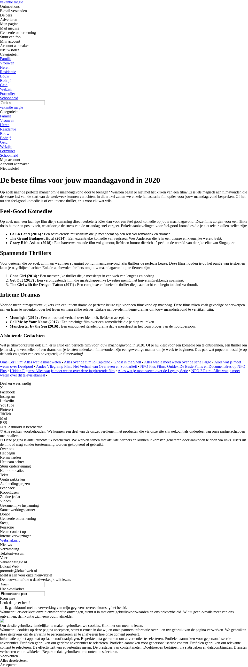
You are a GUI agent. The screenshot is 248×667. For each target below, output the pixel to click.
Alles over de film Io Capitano (87, 362)
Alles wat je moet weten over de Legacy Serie (153, 371)
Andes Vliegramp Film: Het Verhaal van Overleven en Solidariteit (86, 366)
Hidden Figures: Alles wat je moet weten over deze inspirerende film (62, 371)
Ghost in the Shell (127, 362)
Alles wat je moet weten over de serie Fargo (177, 362)
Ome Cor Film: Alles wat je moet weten (30, 362)
